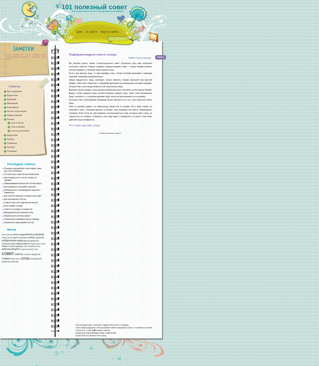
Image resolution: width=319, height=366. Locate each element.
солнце (27, 254)
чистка (14, 261)
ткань (12, 259)
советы (18, 254)
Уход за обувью (17, 123)
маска (19, 243)
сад (36, 249)
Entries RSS (80, 336)
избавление (9, 240)
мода (78, 125)
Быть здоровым (14, 91)
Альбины (125, 325)
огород (11, 246)
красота (34, 240)
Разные (10, 119)
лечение (6, 243)
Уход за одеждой (18, 127)
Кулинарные (13, 107)
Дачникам (11, 99)
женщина (23, 237)
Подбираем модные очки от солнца (92, 54)
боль (16, 234)
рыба (31, 249)
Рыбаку (10, 139)
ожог (25, 246)
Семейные (12, 143)
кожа (20, 240)
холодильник (36, 259)
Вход (104, 336)
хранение (6, 262)
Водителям (12, 95)
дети (16, 237)
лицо (13, 243)
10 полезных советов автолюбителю (21, 174)
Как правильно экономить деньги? (20, 187)
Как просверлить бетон (15, 199)
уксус (18, 259)
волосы (30, 234)
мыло (33, 244)
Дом (79, 31)
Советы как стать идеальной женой (21, 202)
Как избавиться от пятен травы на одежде (20, 178)
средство (35, 254)
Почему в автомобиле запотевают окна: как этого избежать (23, 169)
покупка (31, 246)
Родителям (12, 135)
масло (27, 243)
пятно (38, 246)
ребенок (6, 249)
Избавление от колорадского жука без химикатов (22, 191)
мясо (38, 244)
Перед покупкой (14, 115)
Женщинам (12, 103)
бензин (10, 235)
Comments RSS (94, 336)
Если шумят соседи (13, 206)
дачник (10, 238)
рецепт (15, 248)
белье (4, 235)
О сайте (91, 31)
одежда (19, 246)
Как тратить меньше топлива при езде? (23, 196)
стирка (6, 258)
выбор (40, 234)
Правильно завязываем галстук (19, 222)
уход (25, 258)
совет (8, 253)
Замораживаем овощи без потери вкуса (23, 183)
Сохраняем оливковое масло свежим (21, 219)
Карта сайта (109, 31)
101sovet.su (81, 330)
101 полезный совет (94, 7)
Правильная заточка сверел (17, 216)
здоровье (39, 237)
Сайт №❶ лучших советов (98, 330)
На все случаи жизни (17, 111)
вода (22, 234)
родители (24, 249)
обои (43, 244)
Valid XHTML (111, 333)
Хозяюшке (12, 151)
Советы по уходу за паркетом (18, 209)
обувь (5, 246)
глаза (4, 237)
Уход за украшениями (20, 131)
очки (84, 125)
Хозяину (11, 147)
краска (26, 240)
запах (31, 237)
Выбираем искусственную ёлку (18, 212)
